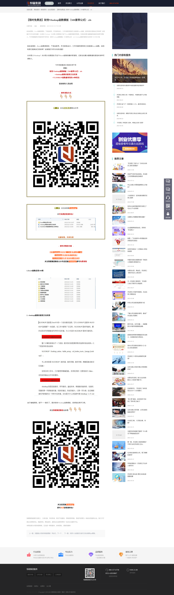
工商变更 (58, 574)
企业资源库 (51, 9)
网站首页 (37, 9)
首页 (59, 3)
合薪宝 (42, 586)
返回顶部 (168, 217)
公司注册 (80, 3)
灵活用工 (69, 3)
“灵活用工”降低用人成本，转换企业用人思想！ (130, 122)
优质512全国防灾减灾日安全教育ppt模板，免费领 (85, 533)
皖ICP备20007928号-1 (32, 592)
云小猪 (49, 586)
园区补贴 (30, 574)
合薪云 (36, 586)
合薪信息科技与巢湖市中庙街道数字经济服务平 (130, 85)
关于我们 (101, 3)
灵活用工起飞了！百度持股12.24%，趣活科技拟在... (132, 104)
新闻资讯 (91, 3)
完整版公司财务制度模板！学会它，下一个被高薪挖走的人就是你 (55, 533)
